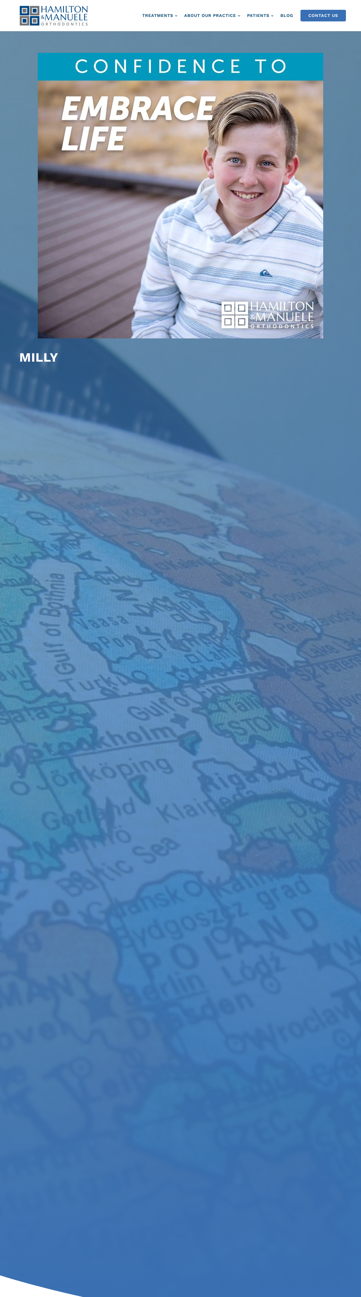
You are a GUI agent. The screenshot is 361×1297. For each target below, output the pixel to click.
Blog (286, 15)
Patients (258, 15)
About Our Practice (210, 15)
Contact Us (323, 15)
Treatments (157, 15)
